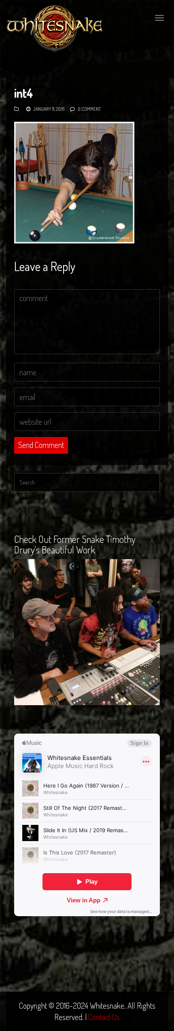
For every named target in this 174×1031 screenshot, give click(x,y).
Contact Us (104, 1017)
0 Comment (89, 109)
